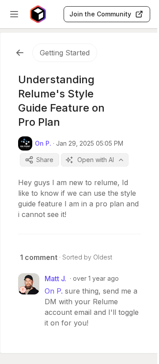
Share (44, 159)
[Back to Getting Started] (20, 53)
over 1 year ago (96, 278)
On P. (54, 291)
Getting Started (65, 52)
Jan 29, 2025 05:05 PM (89, 143)
